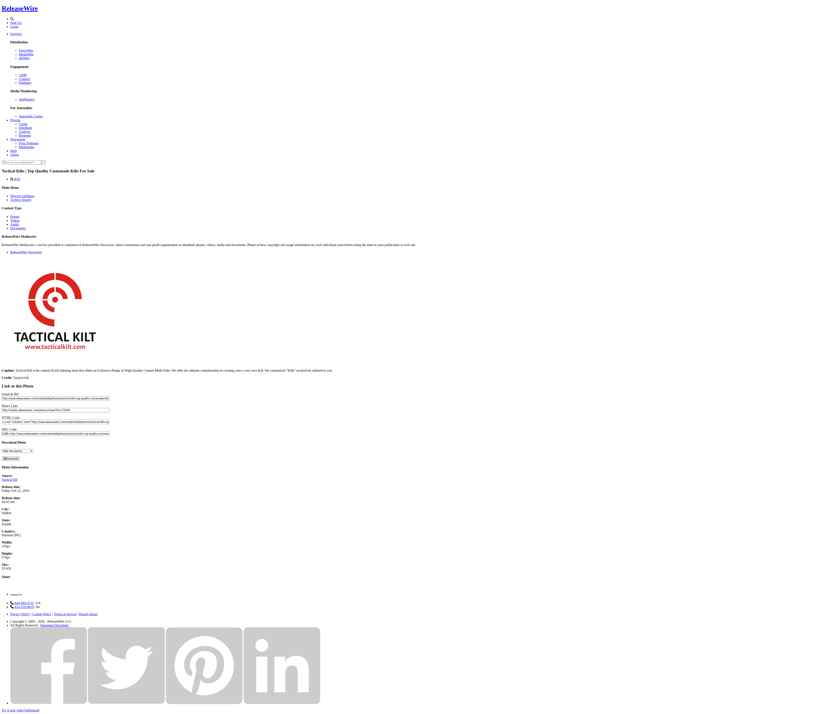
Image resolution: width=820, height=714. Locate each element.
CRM (22, 75)
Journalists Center (31, 116)
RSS (17, 179)
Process (15, 120)
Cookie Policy (41, 614)
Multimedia (26, 147)
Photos (14, 216)
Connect (24, 79)
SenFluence (27, 99)
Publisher (25, 83)
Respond (25, 135)
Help (13, 151)
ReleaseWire (20, 8)
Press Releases (28, 143)
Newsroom (17, 139)
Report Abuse (88, 614)
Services (16, 34)
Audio (14, 224)
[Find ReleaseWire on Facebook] (48, 703)
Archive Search (20, 200)
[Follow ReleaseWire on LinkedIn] (281, 703)
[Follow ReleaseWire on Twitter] (126, 703)
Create (23, 124)
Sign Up (16, 23)
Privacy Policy (20, 614)
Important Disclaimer (54, 625)
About (14, 155)
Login (14, 26)
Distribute (25, 128)
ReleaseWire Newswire (26, 252)
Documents (18, 228)
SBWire (24, 58)
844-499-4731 (24, 603)
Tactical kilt (9, 479)
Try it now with (20, 710)
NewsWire (26, 50)
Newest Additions (22, 196)
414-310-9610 (24, 607)
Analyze (24, 131)
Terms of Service (65, 614)
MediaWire (26, 54)
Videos (15, 220)
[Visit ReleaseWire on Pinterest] (204, 703)
